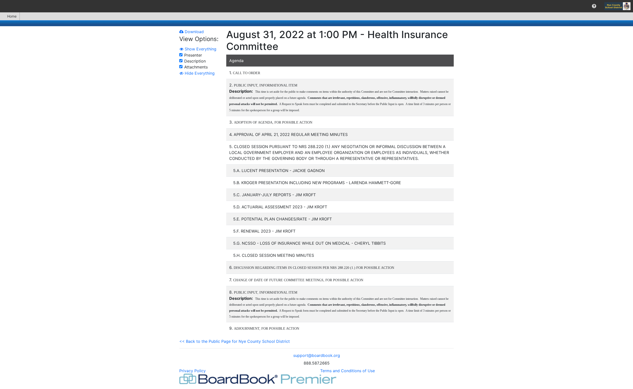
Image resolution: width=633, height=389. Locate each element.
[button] (594, 6)
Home (12, 16)
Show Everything (199, 48)
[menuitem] (594, 6)
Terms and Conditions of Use (347, 370)
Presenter (193, 55)
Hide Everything (199, 73)
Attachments (196, 67)
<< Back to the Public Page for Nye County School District (234, 341)
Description (195, 61)
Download (193, 31)
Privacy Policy (192, 370)
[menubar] (316, 6)
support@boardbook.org (316, 355)
